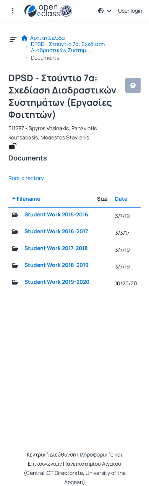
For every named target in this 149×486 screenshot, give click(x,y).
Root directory (26, 178)
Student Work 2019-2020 (56, 282)
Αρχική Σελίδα (47, 38)
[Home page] (48, 10)
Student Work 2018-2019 (56, 265)
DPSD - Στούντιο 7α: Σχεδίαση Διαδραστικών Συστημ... (68, 47)
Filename (28, 198)
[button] (12, 10)
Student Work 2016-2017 (56, 231)
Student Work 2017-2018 (56, 248)
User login (130, 11)
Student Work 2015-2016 (56, 214)
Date (121, 198)
